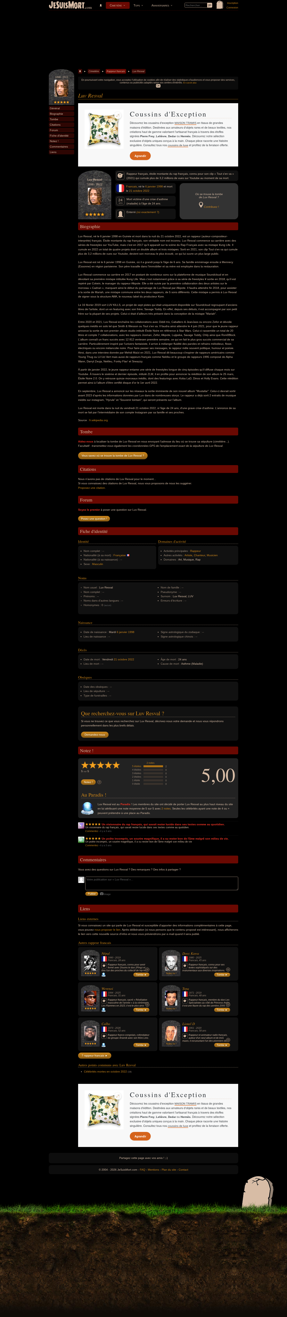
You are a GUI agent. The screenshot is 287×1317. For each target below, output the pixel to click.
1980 (191, 957)
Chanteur (199, 555)
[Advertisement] (143, 40)
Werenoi (107, 988)
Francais (131, 186)
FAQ (142, 1169)
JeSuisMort (67, 5)
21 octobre (135, 190)
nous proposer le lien (107, 929)
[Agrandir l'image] (117, 115)
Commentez (91, 831)
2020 (198, 1028)
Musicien (212, 555)
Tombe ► (141, 974)
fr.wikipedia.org (98, 420)
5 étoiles (136, 766)
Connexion (232, 7)
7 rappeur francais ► (95, 1055)
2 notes (150, 763)
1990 (110, 957)
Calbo (106, 1023)
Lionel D (188, 1023)
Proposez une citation (91, 487)
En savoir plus (190, 82)
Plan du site (169, 1169)
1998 (160, 186)
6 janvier (150, 186)
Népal (106, 953)
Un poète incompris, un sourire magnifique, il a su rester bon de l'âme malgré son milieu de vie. (165, 838)
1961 (191, 1028)
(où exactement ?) (147, 212)
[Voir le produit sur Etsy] (104, 129)
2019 (118, 957)
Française (119, 555)
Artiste (188, 555)
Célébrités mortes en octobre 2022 (105, 1071)
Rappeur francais (116, 71)
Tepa (185, 988)
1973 (110, 1028)
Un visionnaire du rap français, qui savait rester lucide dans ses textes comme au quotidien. (163, 824)
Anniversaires (160, 5)
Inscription (232, 3)
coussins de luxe (178, 145)
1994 (110, 992)
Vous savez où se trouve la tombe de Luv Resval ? (113, 455)
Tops (137, 5)
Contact (183, 1169)
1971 (191, 992)
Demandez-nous (95, 734)
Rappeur (195, 550)
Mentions (153, 1169)
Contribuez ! (211, 206)
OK (158, 85)
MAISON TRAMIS (185, 122)
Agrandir (140, 156)
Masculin (97, 564)
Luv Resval (138, 71)
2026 (118, 1028)
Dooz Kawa (190, 953)
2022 (146, 190)
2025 (198, 957)
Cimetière (116, 5)
